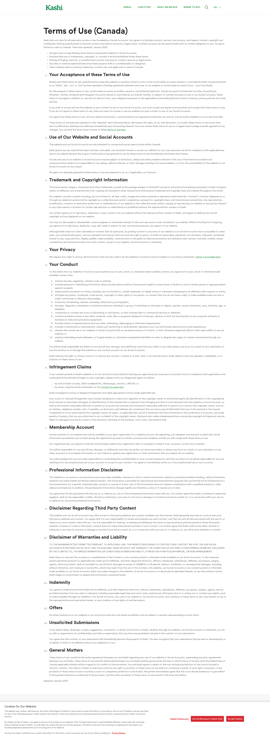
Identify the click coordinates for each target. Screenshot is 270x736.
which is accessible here (207, 257)
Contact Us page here (112, 387)
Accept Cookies (235, 719)
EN (215, 7)
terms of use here (116, 130)
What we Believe (167, 7)
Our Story (144, 7)
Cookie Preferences (179, 719)
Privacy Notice (118, 733)
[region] (135, 719)
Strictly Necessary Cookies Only (207, 719)
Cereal (127, 7)
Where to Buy (192, 7)
